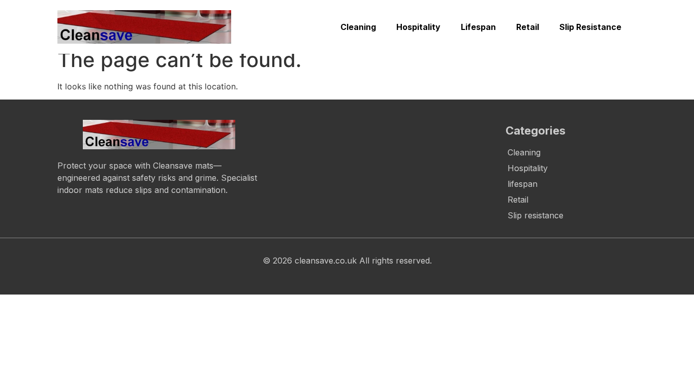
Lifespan (478, 27)
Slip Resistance (590, 27)
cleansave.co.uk (326, 260)
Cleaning (358, 27)
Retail (527, 27)
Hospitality (418, 27)
